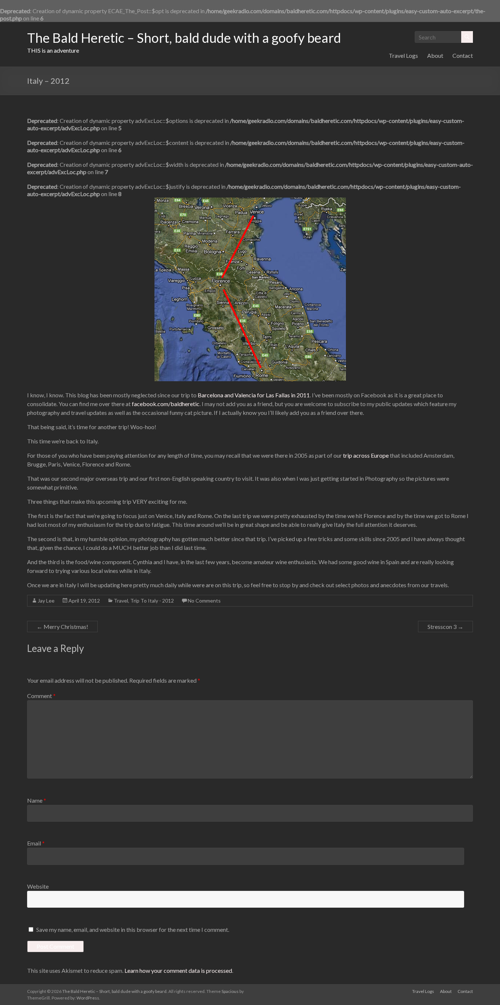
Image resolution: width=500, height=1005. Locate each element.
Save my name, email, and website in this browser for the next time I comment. (132, 929)
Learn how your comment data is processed (178, 970)
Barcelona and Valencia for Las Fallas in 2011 (254, 394)
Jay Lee (46, 600)
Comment (41, 695)
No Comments (204, 600)
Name (36, 800)
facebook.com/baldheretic (165, 403)
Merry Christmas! (62, 626)
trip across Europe (366, 455)
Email (36, 843)
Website (38, 886)
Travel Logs (403, 55)
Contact (462, 55)
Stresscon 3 (445, 626)
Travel (121, 600)
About (435, 55)
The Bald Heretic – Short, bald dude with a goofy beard (184, 38)
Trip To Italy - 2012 (152, 600)
